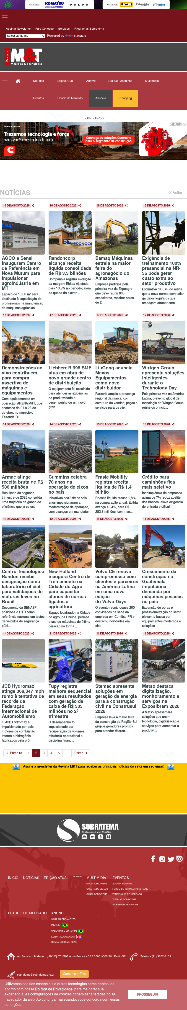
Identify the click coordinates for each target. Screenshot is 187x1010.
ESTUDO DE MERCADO (27, 913)
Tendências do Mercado (127, 894)
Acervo (91, 81)
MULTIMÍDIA (96, 878)
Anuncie (100, 98)
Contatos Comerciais (64, 942)
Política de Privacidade (54, 989)
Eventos (38, 98)
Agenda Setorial (122, 884)
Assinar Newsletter (18, 28)
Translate (80, 35)
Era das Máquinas (120, 81)
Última (79, 753)
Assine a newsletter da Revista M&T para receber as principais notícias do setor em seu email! (93, 766)
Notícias (38, 81)
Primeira (15, 753)
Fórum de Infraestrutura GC (130, 889)
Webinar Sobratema (124, 900)
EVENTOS (120, 878)
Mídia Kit (56, 925)
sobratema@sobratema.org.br (35, 975)
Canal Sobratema (96, 894)
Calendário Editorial (64, 931)
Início (13, 878)
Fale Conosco (44, 28)
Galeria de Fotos (96, 884)
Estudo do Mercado (70, 98)
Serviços (64, 28)
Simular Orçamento (63, 919)
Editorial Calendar (63, 937)
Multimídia (152, 81)
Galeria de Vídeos (97, 889)
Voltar (177, 193)
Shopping (125, 98)
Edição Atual (65, 81)
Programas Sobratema (89, 28)
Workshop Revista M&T (126, 905)
